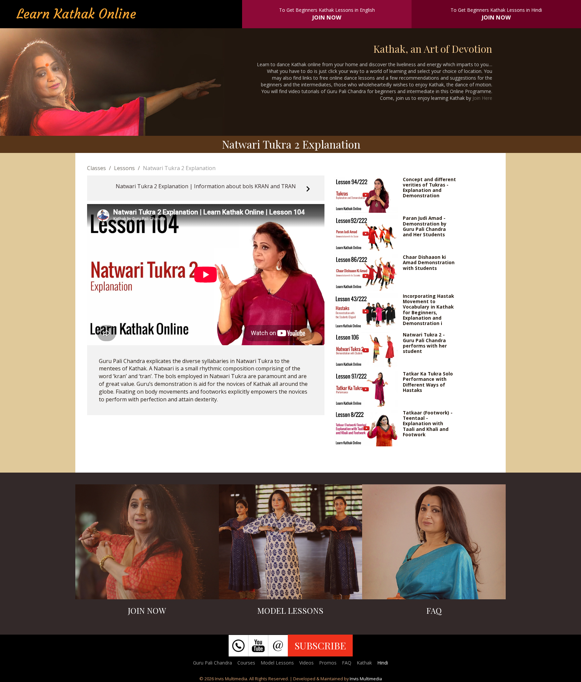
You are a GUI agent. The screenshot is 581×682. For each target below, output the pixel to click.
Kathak (364, 662)
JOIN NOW (326, 17)
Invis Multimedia (366, 679)
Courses (246, 662)
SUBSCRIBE (320, 645)
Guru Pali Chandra (212, 662)
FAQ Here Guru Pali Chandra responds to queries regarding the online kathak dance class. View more (434, 548)
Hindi (382, 662)
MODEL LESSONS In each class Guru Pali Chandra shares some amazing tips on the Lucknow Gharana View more (290, 545)
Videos (306, 662)
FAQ (346, 662)
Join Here (482, 98)
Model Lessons (277, 662)
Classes (96, 168)
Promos (328, 662)
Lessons (124, 168)
